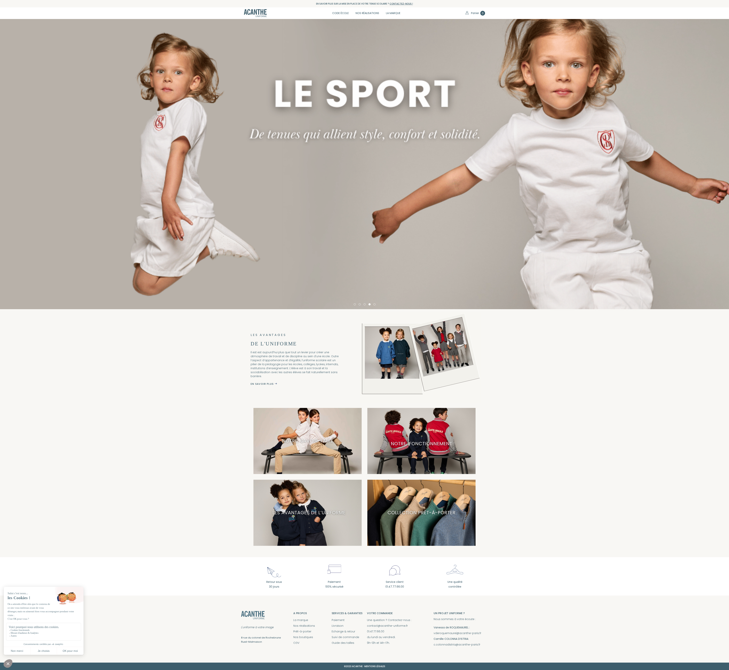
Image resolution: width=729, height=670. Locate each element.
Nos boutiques (303, 637)
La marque (300, 620)
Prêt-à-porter (302, 631)
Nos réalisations (304, 626)
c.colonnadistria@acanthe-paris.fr (457, 644)
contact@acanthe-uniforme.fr (387, 626)
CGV (296, 643)
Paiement (338, 620)
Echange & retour (343, 631)
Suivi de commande (345, 637)
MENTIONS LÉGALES (374, 666)
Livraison (337, 626)
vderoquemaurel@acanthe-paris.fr (457, 633)
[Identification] (467, 13)
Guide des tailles (343, 643)
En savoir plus (262, 384)
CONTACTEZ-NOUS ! (401, 3)
